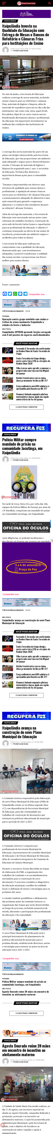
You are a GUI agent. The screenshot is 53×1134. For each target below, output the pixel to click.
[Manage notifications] (2, 1125)
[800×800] (26, 590)
